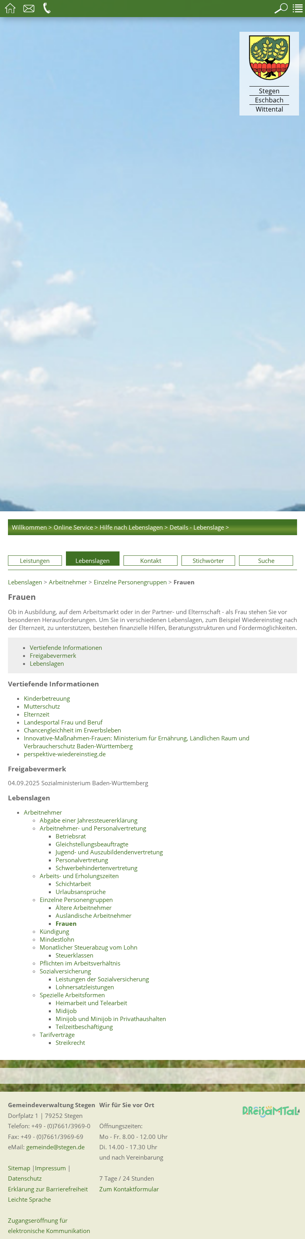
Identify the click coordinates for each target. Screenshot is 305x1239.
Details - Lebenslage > (199, 527)
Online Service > (76, 527)
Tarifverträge (57, 1035)
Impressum (50, 1168)
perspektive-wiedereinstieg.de (65, 754)
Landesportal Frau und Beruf (63, 722)
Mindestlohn (57, 939)
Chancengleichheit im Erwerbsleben (72, 730)
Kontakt (150, 561)
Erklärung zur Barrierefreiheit (48, 1189)
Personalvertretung (82, 860)
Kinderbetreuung (47, 698)
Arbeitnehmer (68, 582)
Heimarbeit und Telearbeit (91, 1003)
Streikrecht (70, 1042)
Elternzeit (36, 714)
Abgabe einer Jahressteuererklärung (88, 820)
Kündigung (54, 931)
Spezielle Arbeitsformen (72, 995)
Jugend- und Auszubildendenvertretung (109, 852)
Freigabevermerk (53, 655)
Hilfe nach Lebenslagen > (134, 527)
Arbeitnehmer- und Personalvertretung (93, 828)
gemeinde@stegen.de (55, 1147)
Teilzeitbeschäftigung (84, 1027)
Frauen (66, 923)
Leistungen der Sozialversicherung (102, 979)
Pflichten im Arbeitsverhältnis (80, 963)
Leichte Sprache (29, 1199)
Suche (266, 561)
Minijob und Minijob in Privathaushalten (111, 1019)
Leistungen (35, 561)
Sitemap (19, 1168)
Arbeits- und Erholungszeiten (79, 876)
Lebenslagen (92, 561)
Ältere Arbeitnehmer (84, 907)
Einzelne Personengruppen (130, 582)
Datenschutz (25, 1178)
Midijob (66, 1011)
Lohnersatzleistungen (85, 987)
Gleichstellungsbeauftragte (92, 844)
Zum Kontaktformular (129, 1189)
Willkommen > (32, 527)
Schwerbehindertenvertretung (96, 868)
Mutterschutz (42, 706)
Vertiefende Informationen (66, 647)
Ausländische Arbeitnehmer (93, 915)
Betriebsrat (71, 836)
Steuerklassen (74, 955)
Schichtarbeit (73, 884)
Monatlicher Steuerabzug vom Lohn (88, 947)
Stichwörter (208, 561)
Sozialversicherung (65, 971)
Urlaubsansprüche (81, 892)
